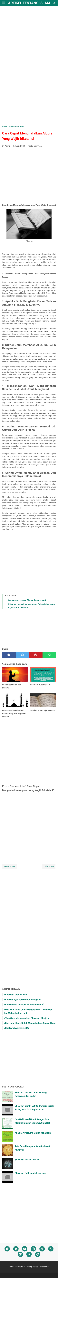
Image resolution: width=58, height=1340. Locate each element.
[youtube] (24, 1249)
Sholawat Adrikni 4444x (17, 1028)
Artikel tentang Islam (29, 3)
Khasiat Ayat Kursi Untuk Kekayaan (23, 999)
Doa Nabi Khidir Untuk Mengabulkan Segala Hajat (30, 1023)
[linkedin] (42, 1249)
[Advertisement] (29, 39)
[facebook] (9, 655)
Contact (20, 1266)
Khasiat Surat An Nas (16, 994)
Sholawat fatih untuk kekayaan (30, 1173)
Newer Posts (9, 866)
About (11, 1266)
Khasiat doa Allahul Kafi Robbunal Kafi (24, 1004)
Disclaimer (44, 1266)
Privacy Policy (32, 1266)
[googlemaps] (20, 1254)
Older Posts (49, 866)
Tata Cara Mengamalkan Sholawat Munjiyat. (27, 1018)
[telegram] (29, 1254)
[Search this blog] (54, 3)
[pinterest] (36, 655)
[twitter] (22, 655)
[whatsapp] (49, 655)
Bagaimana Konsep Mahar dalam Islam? (27, 600)
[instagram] (33, 1249)
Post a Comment (35, 146)
